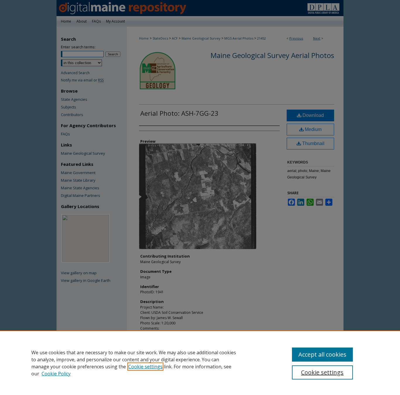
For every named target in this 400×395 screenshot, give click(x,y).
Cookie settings (145, 366)
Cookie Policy (56, 373)
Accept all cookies (322, 354)
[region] (200, 363)
